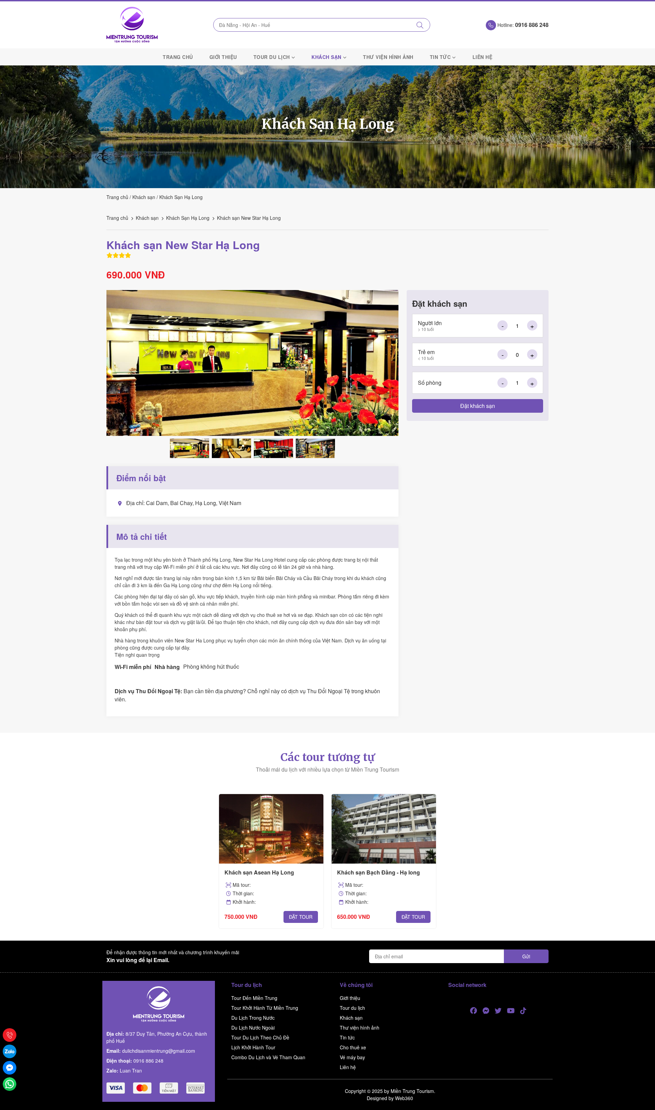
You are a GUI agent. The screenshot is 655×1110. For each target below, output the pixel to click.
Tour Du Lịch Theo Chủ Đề (260, 1037)
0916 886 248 (148, 1060)
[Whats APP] (9, 1084)
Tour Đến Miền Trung (254, 997)
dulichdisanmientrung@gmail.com (158, 1050)
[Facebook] (473, 1010)
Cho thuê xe (353, 1047)
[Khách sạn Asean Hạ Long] (271, 829)
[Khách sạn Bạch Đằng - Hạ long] (384, 829)
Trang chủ (178, 57)
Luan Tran (131, 1070)
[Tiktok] (523, 1010)
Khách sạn (326, 57)
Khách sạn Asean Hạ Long (259, 872)
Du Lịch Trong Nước (253, 1017)
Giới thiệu (223, 57)
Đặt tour (300, 916)
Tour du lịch (271, 57)
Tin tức (440, 57)
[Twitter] (498, 1010)
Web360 (404, 1098)
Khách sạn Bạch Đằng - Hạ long (378, 872)
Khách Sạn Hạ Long (181, 197)
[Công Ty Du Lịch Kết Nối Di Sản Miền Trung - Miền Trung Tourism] (132, 25)
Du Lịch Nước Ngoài (253, 1027)
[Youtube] (511, 1010)
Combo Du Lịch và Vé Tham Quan (268, 1057)
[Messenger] (485, 1010)
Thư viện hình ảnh (388, 57)
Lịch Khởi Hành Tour (253, 1047)
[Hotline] (9, 1035)
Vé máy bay (352, 1057)
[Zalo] (9, 1051)
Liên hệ (482, 57)
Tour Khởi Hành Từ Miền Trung (264, 1007)
